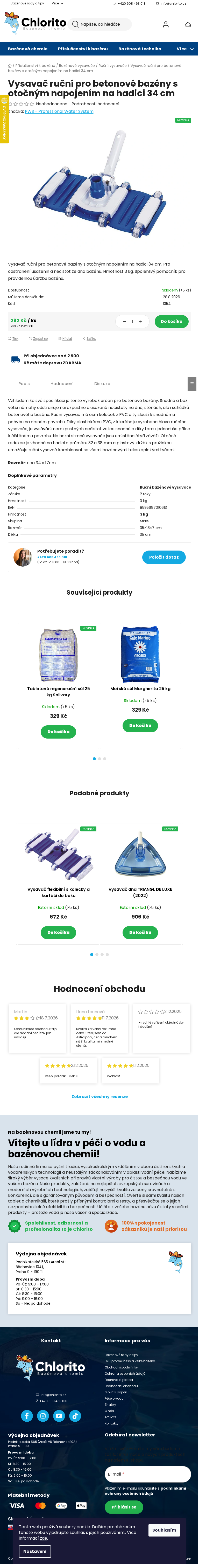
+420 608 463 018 (132, 3)
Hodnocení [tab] (62, 384)
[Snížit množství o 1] (125, 321)
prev (12, 690)
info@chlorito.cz (173, 3)
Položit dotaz (164, 557)
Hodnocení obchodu (121, 1386)
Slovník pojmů (116, 1392)
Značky (110, 1404)
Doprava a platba (119, 1380)
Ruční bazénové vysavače (165, 487)
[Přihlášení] (165, 24)
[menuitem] (28, 49)
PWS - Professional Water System (59, 111)
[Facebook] (27, 1416)
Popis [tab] (24, 384)
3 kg (144, 514)
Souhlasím (164, 1530)
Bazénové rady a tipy (27, 3)
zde (43, 1538)
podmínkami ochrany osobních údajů (145, 1491)
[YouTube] (59, 1416)
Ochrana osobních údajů (125, 1373)
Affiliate (110, 1417)
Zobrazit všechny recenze (100, 1097)
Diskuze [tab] (102, 384)
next (187, 690)
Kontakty (111, 1423)
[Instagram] (43, 1416)
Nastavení (35, 1551)
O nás (109, 1411)
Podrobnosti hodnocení (95, 104)
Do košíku (171, 321)
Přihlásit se (124, 1507)
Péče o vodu (114, 1398)
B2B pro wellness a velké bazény (130, 1361)
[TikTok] (75, 1416)
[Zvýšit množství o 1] (140, 321)
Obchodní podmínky (121, 1367)
